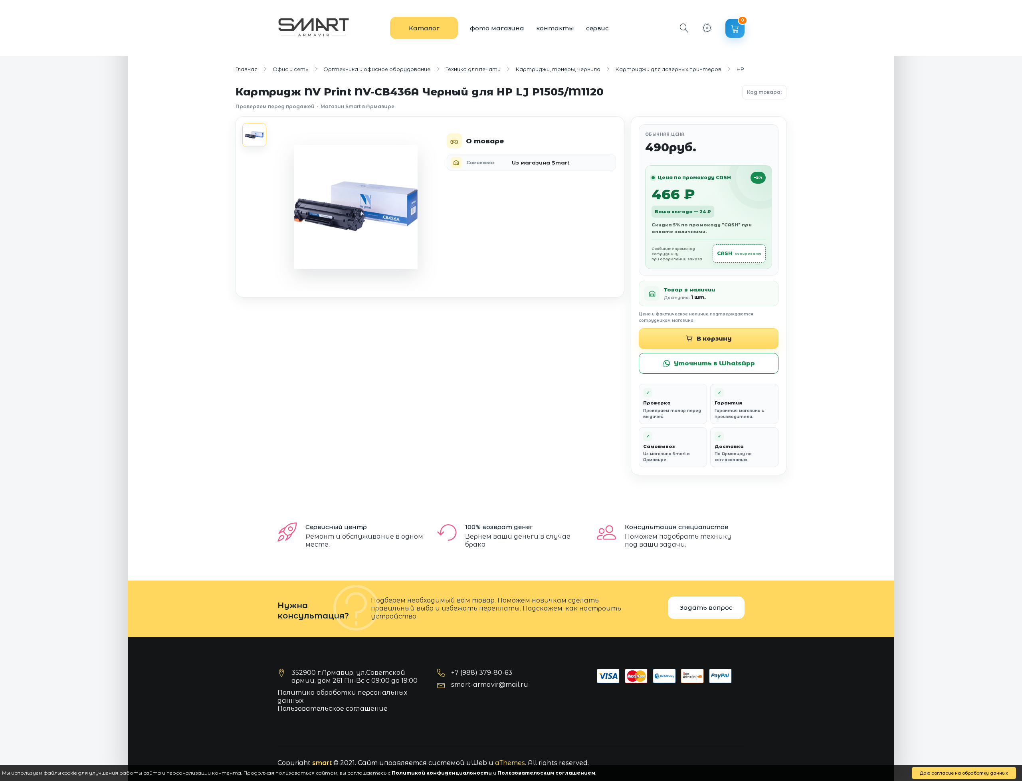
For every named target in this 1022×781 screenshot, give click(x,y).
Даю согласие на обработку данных (964, 773)
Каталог (424, 28)
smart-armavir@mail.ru (489, 684)
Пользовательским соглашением (546, 773)
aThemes (510, 763)
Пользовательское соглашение (332, 708)
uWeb (476, 763)
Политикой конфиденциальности (442, 773)
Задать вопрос (706, 607)
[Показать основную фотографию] (254, 135)
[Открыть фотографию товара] (356, 207)
